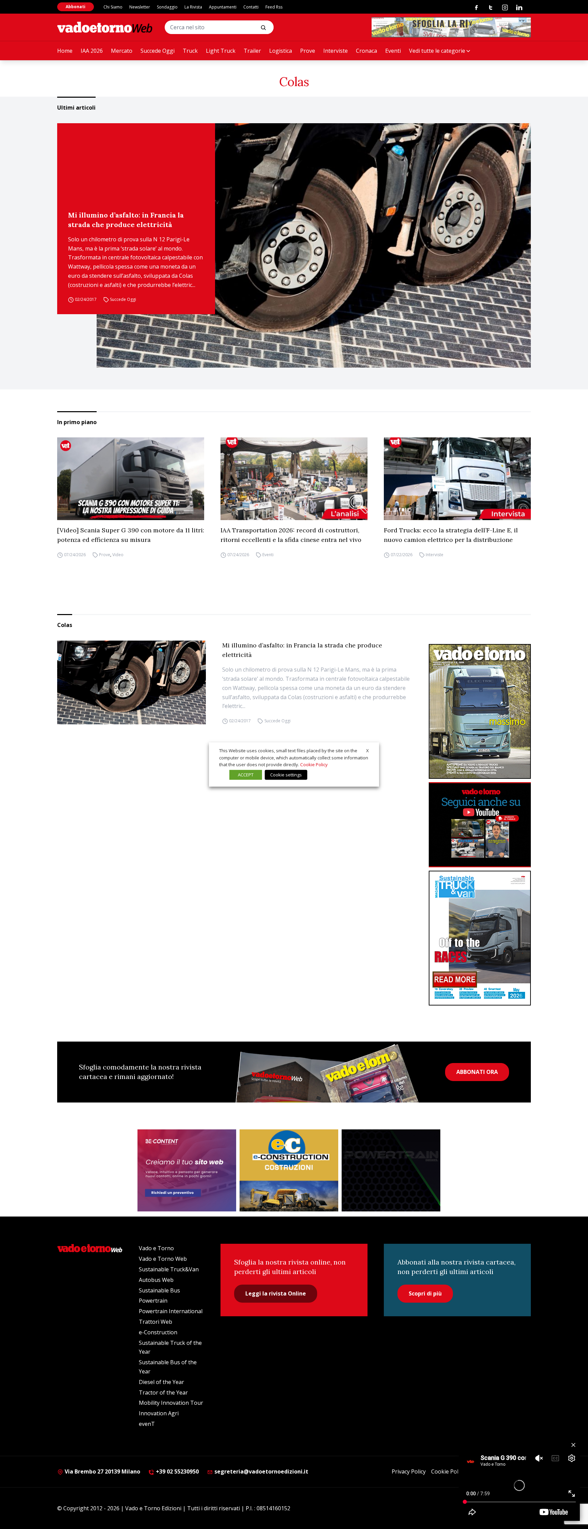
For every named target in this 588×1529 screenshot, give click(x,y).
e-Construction (158, 1332)
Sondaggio (167, 7)
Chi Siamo (112, 7)
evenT (147, 1424)
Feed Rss (273, 7)
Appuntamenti (222, 7)
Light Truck (220, 50)
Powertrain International (170, 1311)
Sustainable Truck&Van (169, 1269)
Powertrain (153, 1300)
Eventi (393, 50)
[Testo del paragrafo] (451, 27)
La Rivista (193, 7)
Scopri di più (425, 1293)
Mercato (121, 50)
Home (64, 50)
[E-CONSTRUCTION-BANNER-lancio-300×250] (289, 1170)
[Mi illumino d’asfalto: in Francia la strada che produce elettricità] (314, 245)
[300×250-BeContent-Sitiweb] (186, 1170)
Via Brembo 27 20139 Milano (101, 1471)
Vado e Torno (156, 1248)
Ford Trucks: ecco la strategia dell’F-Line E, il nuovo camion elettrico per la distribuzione (451, 535)
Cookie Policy (448, 1471)
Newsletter (139, 7)
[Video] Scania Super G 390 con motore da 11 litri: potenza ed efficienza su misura (130, 535)
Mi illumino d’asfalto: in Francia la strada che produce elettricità (126, 220)
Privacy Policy (409, 1471)
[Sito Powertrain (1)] (391, 1170)
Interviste (335, 50)
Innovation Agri (159, 1413)
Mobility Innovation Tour (171, 1402)
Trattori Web (155, 1321)
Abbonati (75, 7)
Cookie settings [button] (286, 775)
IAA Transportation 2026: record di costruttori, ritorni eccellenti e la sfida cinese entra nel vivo (290, 535)
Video (118, 555)
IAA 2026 (92, 50)
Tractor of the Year (163, 1392)
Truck (190, 50)
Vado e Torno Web (163, 1258)
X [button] (367, 750)
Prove (307, 50)
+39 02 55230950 (176, 1471)
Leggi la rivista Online (275, 1293)
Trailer (252, 50)
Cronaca (366, 50)
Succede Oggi (158, 50)
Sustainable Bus (159, 1290)
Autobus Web (156, 1280)
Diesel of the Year (161, 1382)
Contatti (251, 7)
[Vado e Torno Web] (104, 27)
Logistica (280, 50)
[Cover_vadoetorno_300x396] (480, 711)
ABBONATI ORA (477, 1072)
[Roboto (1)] (480, 824)
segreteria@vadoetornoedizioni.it (260, 1471)
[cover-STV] (480, 938)
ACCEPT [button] (246, 775)
